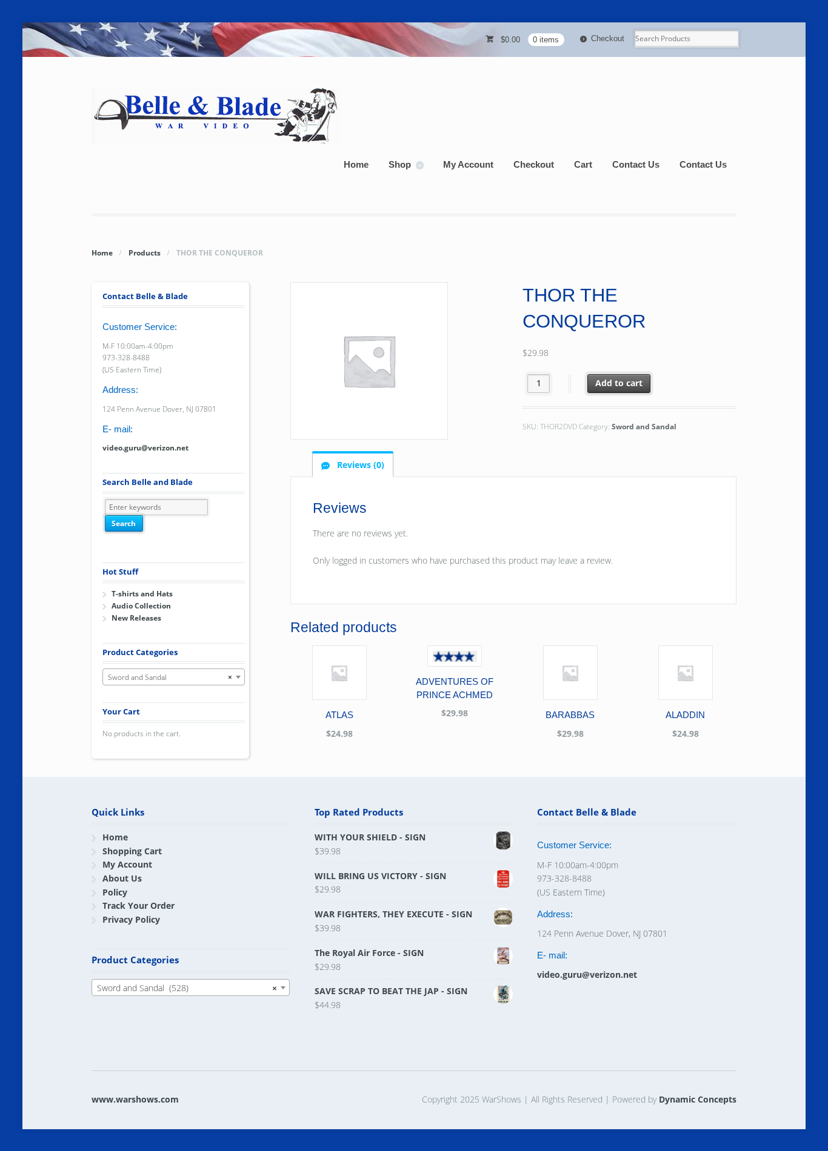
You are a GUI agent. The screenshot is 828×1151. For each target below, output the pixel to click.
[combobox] (173, 676)
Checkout (607, 38)
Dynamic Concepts (697, 1099)
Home (356, 164)
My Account (468, 164)
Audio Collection (141, 606)
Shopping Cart (132, 851)
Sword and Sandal (644, 426)
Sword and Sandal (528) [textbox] (187, 988)
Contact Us (635, 164)
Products (145, 253)
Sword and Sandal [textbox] (170, 677)
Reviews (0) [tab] (359, 464)
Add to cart (619, 383)
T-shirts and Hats (142, 594)
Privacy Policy (131, 919)
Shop (400, 164)
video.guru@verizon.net (145, 448)
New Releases (136, 618)
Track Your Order (138, 905)
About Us (122, 878)
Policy (114, 892)
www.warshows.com (135, 1099)
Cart (583, 164)
